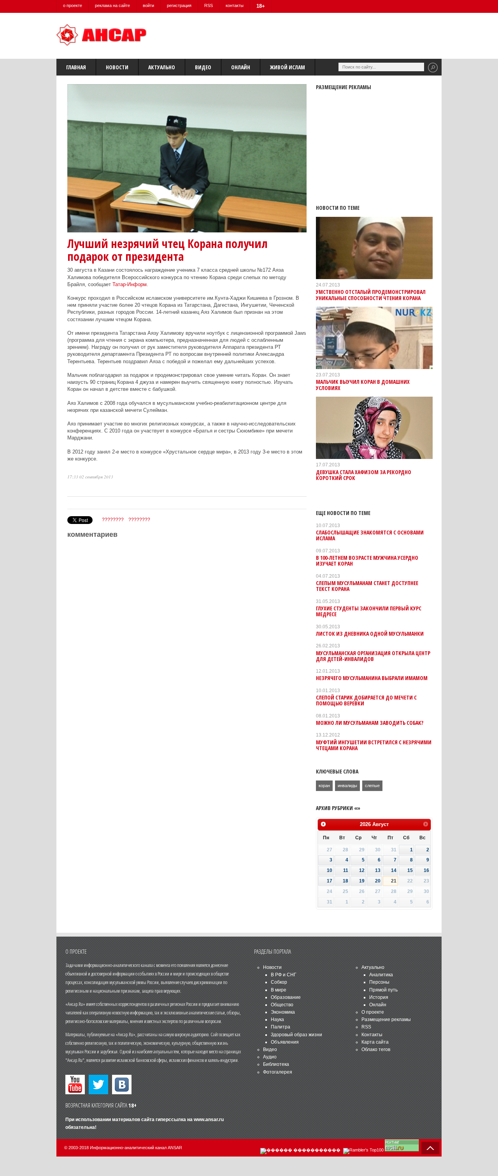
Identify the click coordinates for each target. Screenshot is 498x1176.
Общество (282, 1004)
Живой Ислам (287, 67)
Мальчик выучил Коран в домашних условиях (363, 384)
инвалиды (347, 785)
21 (393, 881)
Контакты (371, 1034)
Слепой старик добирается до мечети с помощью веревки (366, 700)
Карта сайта (375, 1042)
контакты (235, 5)
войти (148, 5)
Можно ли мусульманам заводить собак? (369, 722)
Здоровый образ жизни (296, 1034)
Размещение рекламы (386, 1019)
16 (426, 870)
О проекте (372, 1012)
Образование (286, 997)
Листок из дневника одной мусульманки (370, 633)
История (378, 997)
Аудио (270, 1057)
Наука (277, 1019)
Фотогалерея (277, 1072)
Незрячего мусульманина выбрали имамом (372, 678)
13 (378, 870)
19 (362, 881)
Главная (76, 67)
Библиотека (276, 1064)
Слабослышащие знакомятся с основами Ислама (370, 535)
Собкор (279, 982)
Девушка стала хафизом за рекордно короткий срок (363, 475)
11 (345, 870)
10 (329, 870)
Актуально (161, 67)
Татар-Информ (129, 284)
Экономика (283, 1012)
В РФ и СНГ (283, 974)
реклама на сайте (112, 5)
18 (345, 881)
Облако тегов (375, 1049)
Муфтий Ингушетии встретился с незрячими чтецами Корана (373, 745)
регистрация (179, 5)
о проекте (72, 5)
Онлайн (240, 67)
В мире (278, 990)
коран (324, 785)
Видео (203, 67)
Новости (117, 67)
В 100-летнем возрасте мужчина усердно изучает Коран (367, 560)
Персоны (379, 982)
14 (393, 870)
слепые (372, 785)
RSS (208, 5)
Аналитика (381, 974)
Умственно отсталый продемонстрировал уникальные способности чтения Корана (371, 294)
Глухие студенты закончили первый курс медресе (368, 611)
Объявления (285, 1042)
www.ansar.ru (209, 1119)
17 (329, 881)
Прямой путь (383, 990)
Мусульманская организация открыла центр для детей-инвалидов (373, 656)
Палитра (280, 1027)
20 (378, 881)
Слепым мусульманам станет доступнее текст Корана (367, 585)
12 (362, 870)
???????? (113, 519)
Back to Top (430, 1148)
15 (410, 870)
